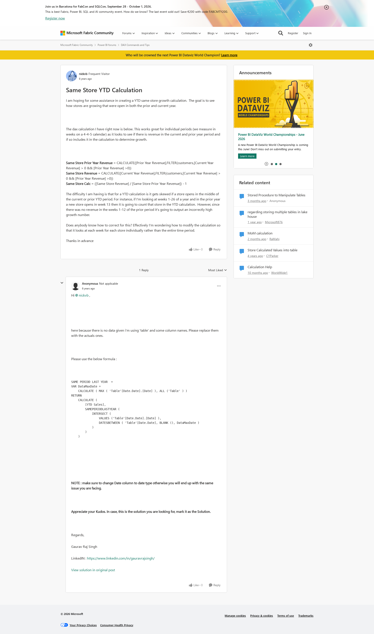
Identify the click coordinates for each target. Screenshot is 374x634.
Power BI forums (107, 45)
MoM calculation (260, 233)
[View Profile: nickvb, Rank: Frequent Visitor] (71, 76)
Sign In (307, 33)
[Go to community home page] (87, 33)
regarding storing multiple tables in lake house (277, 214)
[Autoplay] (266, 164)
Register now (55, 18)
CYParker (272, 256)
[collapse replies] (61, 283)
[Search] (280, 33)
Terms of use (285, 615)
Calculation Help (260, 267)
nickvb (83, 74)
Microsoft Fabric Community (76, 45)
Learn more (229, 55)
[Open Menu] (311, 45)
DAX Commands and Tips (135, 45)
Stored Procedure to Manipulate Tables (276, 195)
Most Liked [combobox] (217, 270)
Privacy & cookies (261, 615)
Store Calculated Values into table (272, 250)
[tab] (271, 164)
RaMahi (274, 239)
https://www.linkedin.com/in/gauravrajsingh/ (121, 558)
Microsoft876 (274, 222)
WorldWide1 (279, 273)
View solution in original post (93, 570)
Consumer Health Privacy (116, 625)
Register (293, 33)
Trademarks (305, 615)
